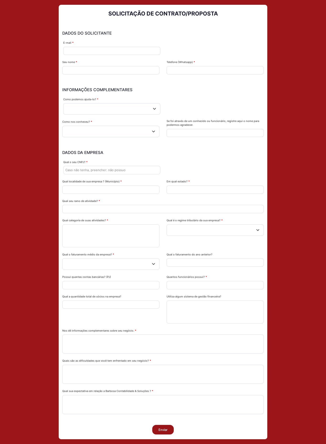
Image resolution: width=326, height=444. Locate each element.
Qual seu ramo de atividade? (81, 201)
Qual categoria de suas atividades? (85, 220)
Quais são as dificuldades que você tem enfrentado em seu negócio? (106, 360)
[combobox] (111, 109)
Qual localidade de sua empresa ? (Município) (92, 181)
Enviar (163, 430)
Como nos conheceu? (77, 121)
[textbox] (111, 108)
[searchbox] (69, 230)
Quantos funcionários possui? (187, 277)
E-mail (68, 42)
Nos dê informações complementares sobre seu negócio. (99, 330)
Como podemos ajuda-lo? (80, 99)
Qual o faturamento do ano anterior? (189, 254)
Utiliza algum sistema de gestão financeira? (194, 296)
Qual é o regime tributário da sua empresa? (195, 220)
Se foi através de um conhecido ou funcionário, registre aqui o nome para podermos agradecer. (213, 123)
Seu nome (69, 62)
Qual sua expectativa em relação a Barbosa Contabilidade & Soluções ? (107, 391)
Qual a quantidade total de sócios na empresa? (91, 296)
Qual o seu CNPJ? (75, 162)
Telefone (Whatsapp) (181, 62)
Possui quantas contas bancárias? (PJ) (86, 277)
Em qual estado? (178, 181)
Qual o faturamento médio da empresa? (88, 254)
